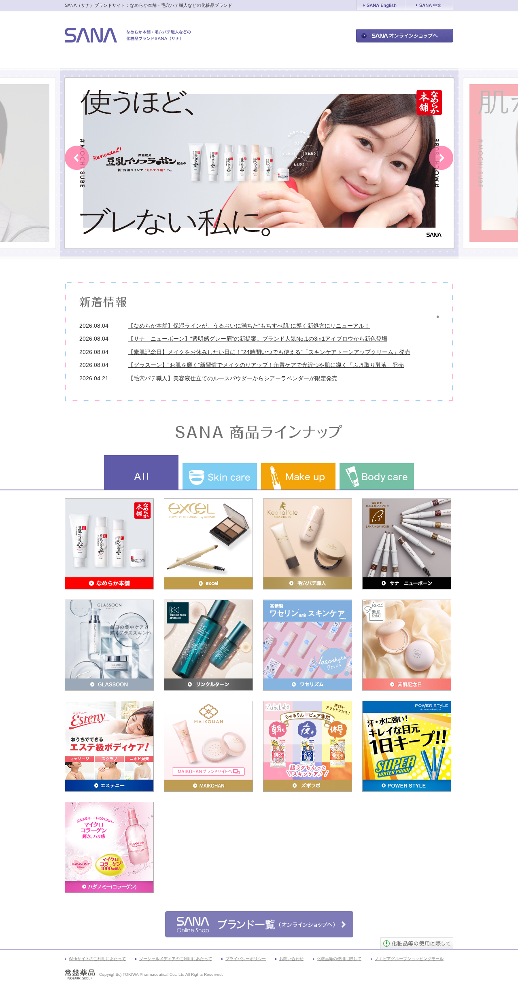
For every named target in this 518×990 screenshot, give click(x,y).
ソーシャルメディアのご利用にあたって (175, 958)
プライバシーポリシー (245, 958)
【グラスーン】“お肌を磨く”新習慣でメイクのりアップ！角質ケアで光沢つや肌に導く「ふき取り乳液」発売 (266, 365)
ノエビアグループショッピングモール (409, 958)
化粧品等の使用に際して (339, 958)
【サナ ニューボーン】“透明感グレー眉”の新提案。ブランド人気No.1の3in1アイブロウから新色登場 (257, 338)
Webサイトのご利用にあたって (97, 958)
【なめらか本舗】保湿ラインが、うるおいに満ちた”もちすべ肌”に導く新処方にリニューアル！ (249, 325)
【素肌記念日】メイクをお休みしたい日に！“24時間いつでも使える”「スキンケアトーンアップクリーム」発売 (269, 352)
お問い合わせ (291, 958)
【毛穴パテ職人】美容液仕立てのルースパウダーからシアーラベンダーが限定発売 (233, 378)
